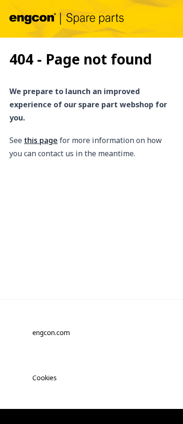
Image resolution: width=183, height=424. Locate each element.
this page (41, 140)
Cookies (44, 377)
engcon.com (51, 332)
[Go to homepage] (66, 18)
